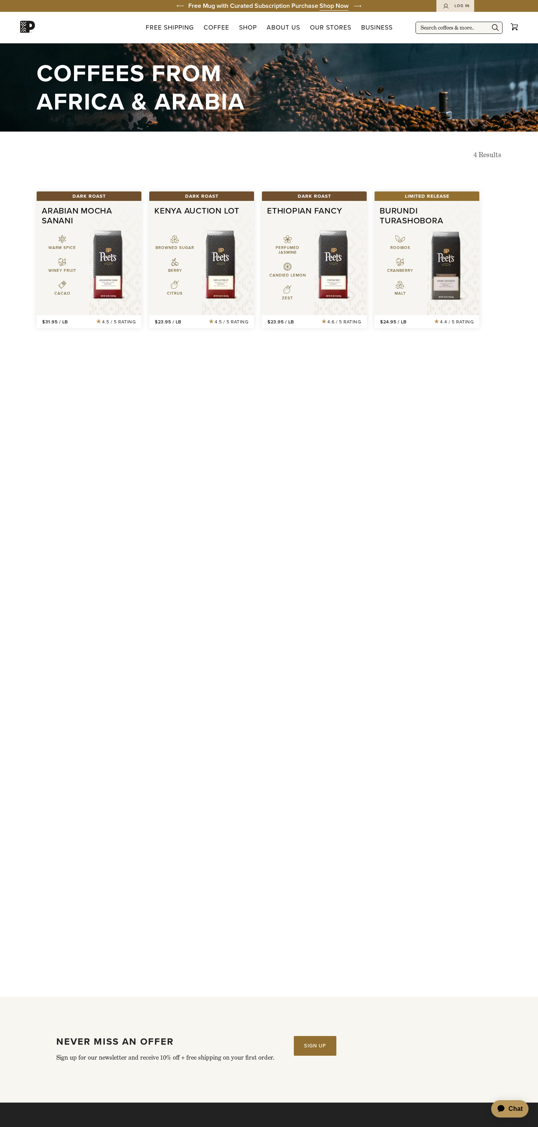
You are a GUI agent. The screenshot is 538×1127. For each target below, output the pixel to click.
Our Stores (330, 27)
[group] (269, 6)
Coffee (216, 27)
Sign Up (315, 1045)
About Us (283, 27)
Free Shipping (170, 27)
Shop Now (334, 5)
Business (377, 27)
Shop (248, 27)
